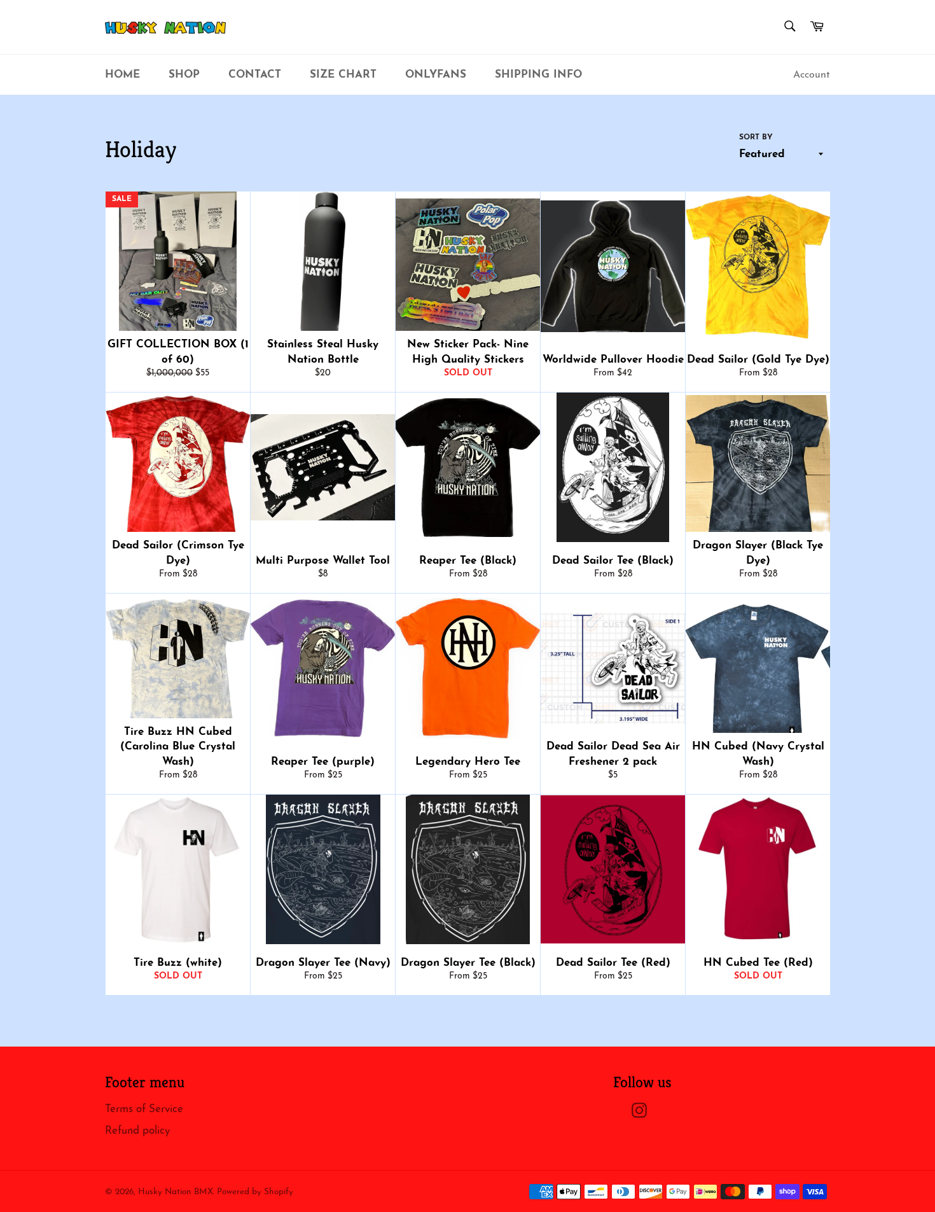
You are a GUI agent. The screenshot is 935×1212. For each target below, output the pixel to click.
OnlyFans (435, 74)
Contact (254, 74)
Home (122, 74)
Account (811, 75)
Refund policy (137, 1130)
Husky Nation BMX (175, 1192)
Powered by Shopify (255, 1192)
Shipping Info (538, 74)
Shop (184, 74)
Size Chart (343, 74)
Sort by (756, 137)
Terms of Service (144, 1109)
